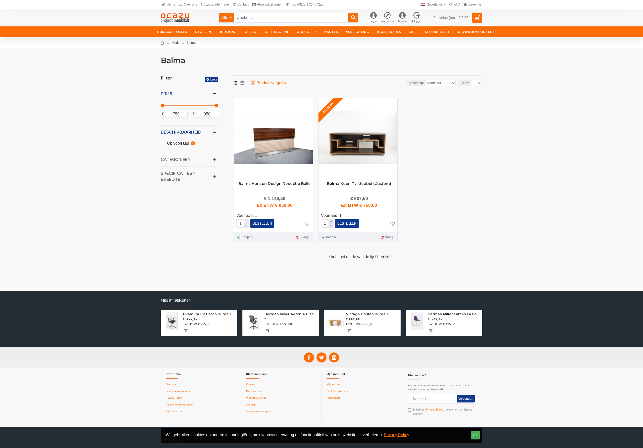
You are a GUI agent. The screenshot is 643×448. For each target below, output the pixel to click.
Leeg (213, 79)
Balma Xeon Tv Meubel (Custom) (359, 183)
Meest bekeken (176, 300)
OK (475, 435)
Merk (175, 43)
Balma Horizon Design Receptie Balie (274, 183)
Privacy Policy (396, 435)
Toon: (465, 83)
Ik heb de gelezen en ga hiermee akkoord (442, 411)
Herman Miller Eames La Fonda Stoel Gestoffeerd (454, 314)
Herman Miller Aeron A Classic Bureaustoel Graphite (290, 314)
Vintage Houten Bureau (367, 314)
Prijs (166, 93)
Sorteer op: (416, 83)
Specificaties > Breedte (178, 176)
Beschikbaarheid (181, 132)
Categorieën (176, 159)
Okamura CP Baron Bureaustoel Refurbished (209, 314)
